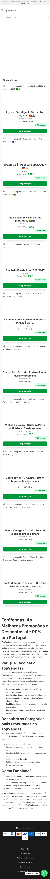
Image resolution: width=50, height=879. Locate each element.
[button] (25, 80)
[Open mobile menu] (47, 11)
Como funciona (25, 853)
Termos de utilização (25, 862)
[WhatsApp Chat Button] (44, 873)
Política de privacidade (25, 858)
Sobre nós (25, 849)
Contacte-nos (25, 867)
